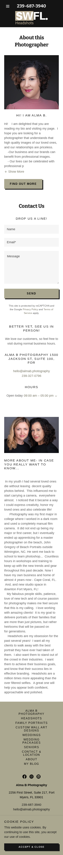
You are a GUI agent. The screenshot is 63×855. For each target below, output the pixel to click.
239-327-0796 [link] (31, 376)
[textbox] (31, 229)
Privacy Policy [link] (30, 309)
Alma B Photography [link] (31, 712)
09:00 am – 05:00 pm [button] (39, 395)
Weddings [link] (31, 735)
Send (31, 293)
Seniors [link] (31, 747)
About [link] (31, 759)
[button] (8, 6)
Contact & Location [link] (31, 753)
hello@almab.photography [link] (31, 371)
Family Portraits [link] (31, 722)
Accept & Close (31, 846)
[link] (31, 17)
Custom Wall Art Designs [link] (31, 729)
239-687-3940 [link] (31, 6)
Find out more (23, 183)
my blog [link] (31, 763)
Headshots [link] (31, 718)
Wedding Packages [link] (31, 741)
